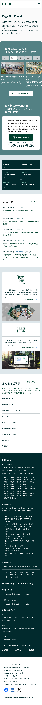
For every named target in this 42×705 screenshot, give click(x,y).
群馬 (21, 546)
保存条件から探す (32, 468)
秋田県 (32, 477)
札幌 (6, 572)
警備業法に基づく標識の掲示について (15, 684)
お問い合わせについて (9, 434)
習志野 (27, 541)
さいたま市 (13, 527)
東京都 (19, 479)
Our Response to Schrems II (12, 667)
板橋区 (20, 517)
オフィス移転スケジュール (28, 617)
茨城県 (12, 482)
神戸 (11, 577)
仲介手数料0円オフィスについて (12, 410)
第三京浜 (20, 550)
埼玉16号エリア (28, 527)
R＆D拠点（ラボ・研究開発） (26, 473)
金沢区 (33, 524)
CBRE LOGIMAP (6, 631)
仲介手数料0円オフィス (9, 470)
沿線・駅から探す (19, 468)
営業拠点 (31, 650)
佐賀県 (6, 495)
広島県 (6, 491)
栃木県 (19, 482)
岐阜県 (12, 484)
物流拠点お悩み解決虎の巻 (26, 628)
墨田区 (7, 519)
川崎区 (20, 524)
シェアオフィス (22, 470)
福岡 (6, 555)
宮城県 (12, 477)
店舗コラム (26, 594)
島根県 (25, 491)
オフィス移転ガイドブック (10, 617)
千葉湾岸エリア (9, 536)
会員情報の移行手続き (9, 428)
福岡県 (32, 493)
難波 (33, 575)
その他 (36, 58)
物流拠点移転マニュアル (9, 628)
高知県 (25, 493)
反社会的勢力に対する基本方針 (13, 670)
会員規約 (18, 650)
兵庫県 (32, 486)
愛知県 (32, 482)
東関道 (20, 548)
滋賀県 (12, 489)
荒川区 (13, 519)
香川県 (6, 493)
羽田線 (13, 550)
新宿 (33, 572)
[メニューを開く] (38, 4)
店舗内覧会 (26, 604)
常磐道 (18, 536)
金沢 (16, 572)
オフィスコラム (6, 594)
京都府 (6, 489)
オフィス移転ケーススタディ (10, 620)
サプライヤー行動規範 (10, 676)
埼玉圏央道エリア (10, 529)
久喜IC (7, 531)
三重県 (25, 489)
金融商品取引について (10, 681)
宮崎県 (32, 495)
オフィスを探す (7, 465)
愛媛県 (19, 493)
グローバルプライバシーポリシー (14, 665)
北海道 (6, 477)
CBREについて (7, 440)
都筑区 (26, 524)
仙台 (11, 572)
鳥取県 (19, 491)
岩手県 (25, 477)
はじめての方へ (27, 646)
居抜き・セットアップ (8, 473)
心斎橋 (27, 575)
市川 (17, 534)
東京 (6, 517)
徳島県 (12, 493)
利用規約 (26, 667)
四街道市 (7, 539)
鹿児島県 (6, 498)
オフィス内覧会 (6, 604)
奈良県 (19, 489)
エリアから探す (6, 468)
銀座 (21, 572)
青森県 (19, 477)
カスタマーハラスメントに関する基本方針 (16, 679)
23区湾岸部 (27, 519)
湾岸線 (7, 550)
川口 (20, 527)
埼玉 (6, 527)
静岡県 (6, 484)
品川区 (20, 519)
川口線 (27, 546)
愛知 (16, 553)
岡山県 (12, 491)
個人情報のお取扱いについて (12, 673)
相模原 (13, 524)
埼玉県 (33, 479)
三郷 (19, 529)
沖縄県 (14, 498)
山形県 (6, 479)
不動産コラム (6, 590)
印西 (23, 534)
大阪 (11, 553)
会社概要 (5, 650)
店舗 (28, 58)
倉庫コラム (17, 594)
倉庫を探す (5, 504)
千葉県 (6, 482)
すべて (6, 58)
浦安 (33, 541)
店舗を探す (5, 562)
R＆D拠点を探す (7, 584)
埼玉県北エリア (27, 529)
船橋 (21, 541)
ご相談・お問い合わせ (9, 646)
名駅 (16, 575)
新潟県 (19, 486)
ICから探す (17, 508)
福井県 (12, 486)
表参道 (27, 572)
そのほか (5, 446)
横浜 (11, 575)
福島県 (12, 479)
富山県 (6, 486)
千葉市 (12, 534)
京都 (27, 553)
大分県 (25, 495)
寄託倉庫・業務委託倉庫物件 (23, 511)
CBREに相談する (23, 137)
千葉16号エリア (17, 539)
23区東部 (7, 521)
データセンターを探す (25, 584)
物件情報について (7, 405)
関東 (6, 546)
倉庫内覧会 (17, 604)
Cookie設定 (32, 684)
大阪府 (25, 486)
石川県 (32, 484)
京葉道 (13, 548)
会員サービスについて (9, 422)
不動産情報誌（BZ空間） (9, 639)
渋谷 (6, 575)
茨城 (11, 546)
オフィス (13, 58)
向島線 (7, 548)
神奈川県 (26, 479)
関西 (6, 553)
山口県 (32, 491)
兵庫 (21, 553)
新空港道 (26, 548)
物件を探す (5, 460)
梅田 (21, 575)
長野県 (19, 484)
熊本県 (19, 495)
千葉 (6, 534)
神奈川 (7, 524)
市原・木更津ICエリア (11, 541)
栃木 (16, 546)
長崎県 (12, 495)
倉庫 (21, 58)
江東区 (26, 517)
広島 (32, 553)
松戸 (6, 543)
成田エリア (26, 536)
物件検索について (7, 399)
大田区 (33, 517)
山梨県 (25, 484)
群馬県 (25, 482)
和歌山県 (32, 489)
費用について (6, 416)
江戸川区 (12, 517)
